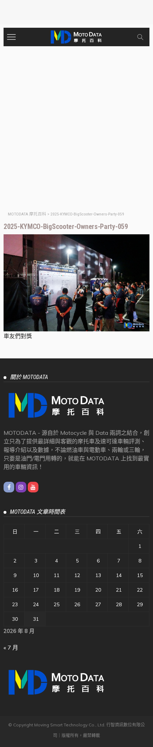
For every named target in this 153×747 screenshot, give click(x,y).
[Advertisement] (76, 126)
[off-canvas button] (11, 37)
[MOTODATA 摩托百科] (76, 36)
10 (36, 575)
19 (77, 590)
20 (98, 590)
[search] (140, 37)
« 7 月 (11, 647)
